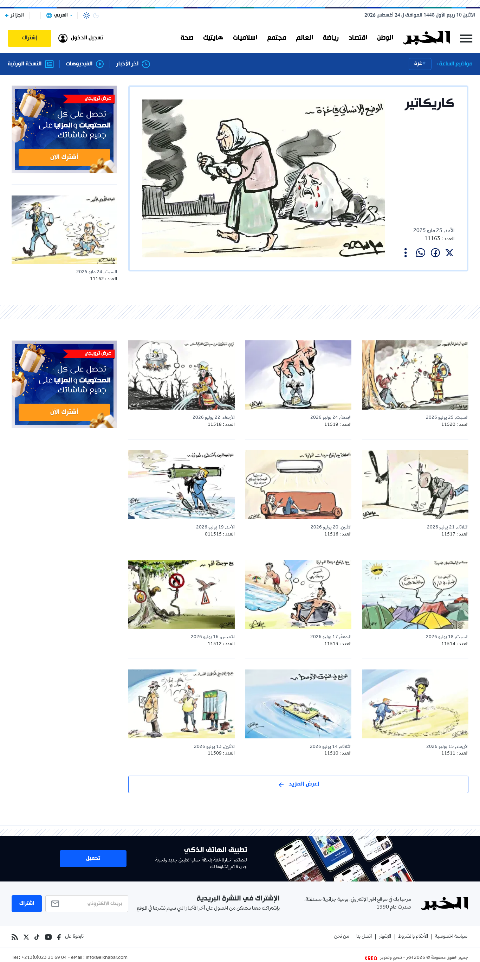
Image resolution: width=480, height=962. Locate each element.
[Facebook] (59, 937)
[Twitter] (26, 937)
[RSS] (15, 937)
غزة (418, 63)
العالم (304, 38)
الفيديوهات (79, 64)
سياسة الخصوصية (451, 936)
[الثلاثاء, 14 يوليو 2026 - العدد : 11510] (298, 703)
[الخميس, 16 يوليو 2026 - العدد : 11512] (181, 594)
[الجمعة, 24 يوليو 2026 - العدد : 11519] (298, 374)
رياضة (331, 38)
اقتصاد (358, 38)
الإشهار (385, 936)
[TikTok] (36, 937)
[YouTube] (48, 937)
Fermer (466, 38)
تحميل (93, 859)
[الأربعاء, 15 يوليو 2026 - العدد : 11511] (415, 703)
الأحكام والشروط (413, 936)
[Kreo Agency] (372, 958)
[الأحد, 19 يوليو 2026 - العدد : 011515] (181, 484)
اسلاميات (245, 38)
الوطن (385, 38)
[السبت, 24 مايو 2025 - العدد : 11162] (64, 229)
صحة (187, 38)
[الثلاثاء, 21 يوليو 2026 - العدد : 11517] (415, 484)
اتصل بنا (364, 936)
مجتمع (276, 38)
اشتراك (26, 904)
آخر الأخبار (127, 64)
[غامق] (96, 15)
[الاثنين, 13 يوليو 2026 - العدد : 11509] (181, 703)
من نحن (341, 936)
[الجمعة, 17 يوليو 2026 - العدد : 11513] (298, 594)
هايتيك (213, 38)
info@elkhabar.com (107, 958)
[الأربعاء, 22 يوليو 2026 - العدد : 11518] (181, 374)
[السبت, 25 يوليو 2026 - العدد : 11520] (415, 374)
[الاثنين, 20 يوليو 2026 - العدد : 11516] (298, 484)
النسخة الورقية (24, 64)
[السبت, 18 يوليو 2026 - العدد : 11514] (415, 594)
